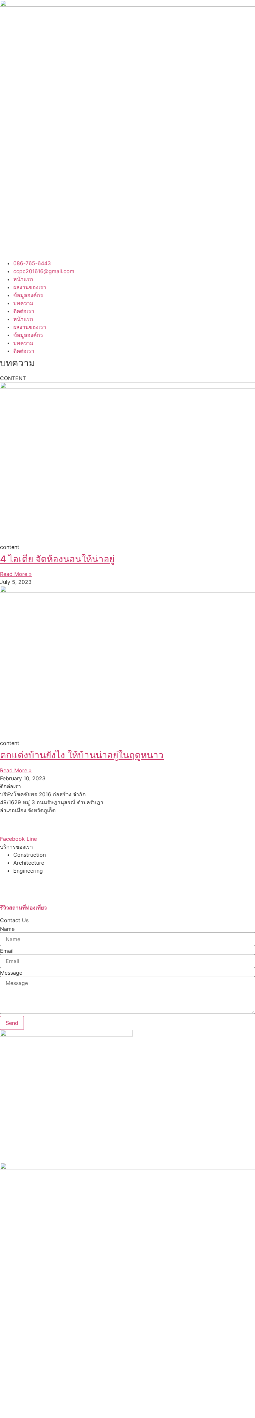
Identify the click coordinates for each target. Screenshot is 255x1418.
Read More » (16, 574)
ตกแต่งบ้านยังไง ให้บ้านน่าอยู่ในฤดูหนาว (82, 755)
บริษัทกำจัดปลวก (19, 894)
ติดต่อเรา (23, 311)
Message (11, 972)
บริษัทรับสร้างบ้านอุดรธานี (30, 878)
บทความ (23, 303)
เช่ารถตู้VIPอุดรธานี (23, 886)
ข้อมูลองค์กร (28, 295)
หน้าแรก (23, 279)
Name (7, 928)
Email (7, 950)
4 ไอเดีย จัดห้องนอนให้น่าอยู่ (57, 559)
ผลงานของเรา (29, 287)
